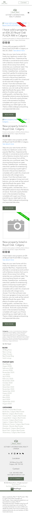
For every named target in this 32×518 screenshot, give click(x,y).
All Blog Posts (7, 350)
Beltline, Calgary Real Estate (19, 332)
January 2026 (8, 370)
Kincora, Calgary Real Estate (20, 335)
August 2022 (7, 403)
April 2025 (6, 376)
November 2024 (8, 381)
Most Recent (7, 364)
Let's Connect (16, 478)
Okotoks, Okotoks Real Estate (16, 338)
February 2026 (8, 368)
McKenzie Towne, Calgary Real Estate (16, 424)
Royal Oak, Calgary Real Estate (16, 40)
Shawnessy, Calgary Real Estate (10, 341)
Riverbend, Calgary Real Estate (14, 428)
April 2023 (6, 399)
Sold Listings (7, 358)
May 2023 (6, 397)
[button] (9, 453)
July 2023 (6, 395)
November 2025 (8, 372)
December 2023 (8, 387)
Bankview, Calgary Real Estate (13, 411)
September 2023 (9, 391)
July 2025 (6, 374)
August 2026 (7, 366)
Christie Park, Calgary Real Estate (11, 334)
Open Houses (7, 354)
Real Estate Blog (8, 356)
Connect (24, 2)
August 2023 (7, 393)
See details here (19, 50)
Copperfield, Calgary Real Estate (14, 418)
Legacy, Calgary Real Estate (9, 336)
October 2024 (7, 383)
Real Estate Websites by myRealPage (16, 486)
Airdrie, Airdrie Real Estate (15, 331)
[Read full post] (16, 25)
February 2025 (8, 379)
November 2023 (8, 389)
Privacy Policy (15, 484)
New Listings (7, 352)
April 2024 (6, 385)
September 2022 (9, 401)
